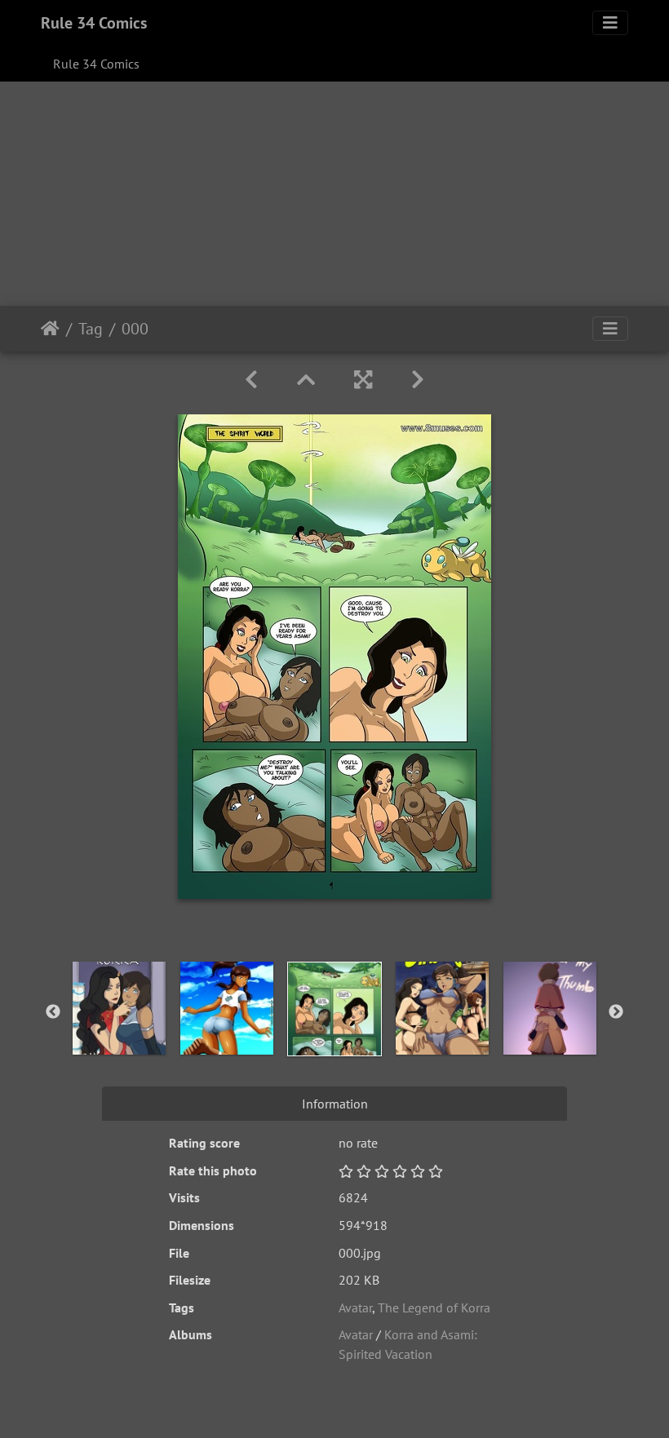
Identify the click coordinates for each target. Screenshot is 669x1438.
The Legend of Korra (434, 1307)
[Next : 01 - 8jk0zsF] (418, 379)
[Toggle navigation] (610, 23)
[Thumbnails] (305, 379)
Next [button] (616, 1012)
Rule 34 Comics (94, 22)
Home (50, 328)
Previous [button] (53, 1012)
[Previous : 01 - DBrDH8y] (251, 379)
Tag (90, 328)
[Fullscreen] (363, 379)
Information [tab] (335, 1103)
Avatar (355, 1307)
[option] (119, 1008)
